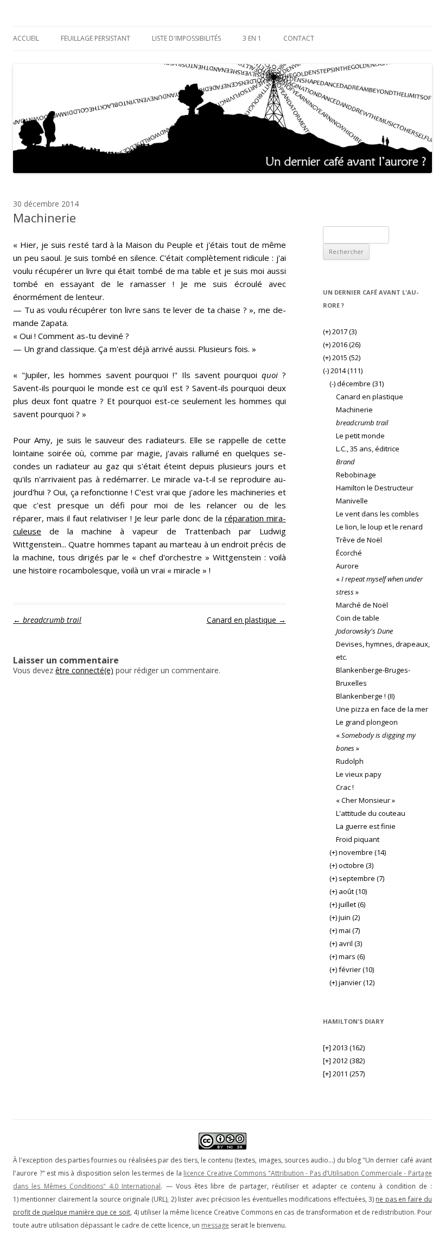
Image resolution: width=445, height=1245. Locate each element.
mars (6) (347, 956)
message (215, 1225)
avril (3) (345, 943)
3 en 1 (252, 38)
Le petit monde (360, 435)
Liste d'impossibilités (186, 38)
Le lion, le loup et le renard (379, 527)
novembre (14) (357, 852)
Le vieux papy (359, 774)
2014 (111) (343, 370)
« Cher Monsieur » (365, 800)
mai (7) (344, 930)
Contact (298, 38)
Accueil (26, 38)
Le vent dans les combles (377, 514)
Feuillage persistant (95, 38)
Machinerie (354, 409)
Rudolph (350, 761)
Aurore (347, 566)
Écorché (349, 553)
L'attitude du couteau (370, 813)
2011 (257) (344, 1073)
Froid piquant (357, 839)
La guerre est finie (366, 826)
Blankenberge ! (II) (365, 696)
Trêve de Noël (359, 540)
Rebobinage (356, 475)
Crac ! (345, 787)
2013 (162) (344, 1047)
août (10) (348, 891)
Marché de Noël (362, 605)
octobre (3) (351, 865)
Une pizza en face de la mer (382, 709)
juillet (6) (347, 904)
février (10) (351, 969)
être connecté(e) (84, 670)
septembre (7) (356, 878)
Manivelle (352, 501)
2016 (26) (341, 344)
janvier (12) (351, 982)
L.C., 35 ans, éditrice (367, 449)
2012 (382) (344, 1060)
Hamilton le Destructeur (375, 488)
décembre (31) (356, 383)
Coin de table (357, 618)
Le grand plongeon (367, 722)
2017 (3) (340, 331)
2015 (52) (341, 357)
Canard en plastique (246, 620)
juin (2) (344, 917)
